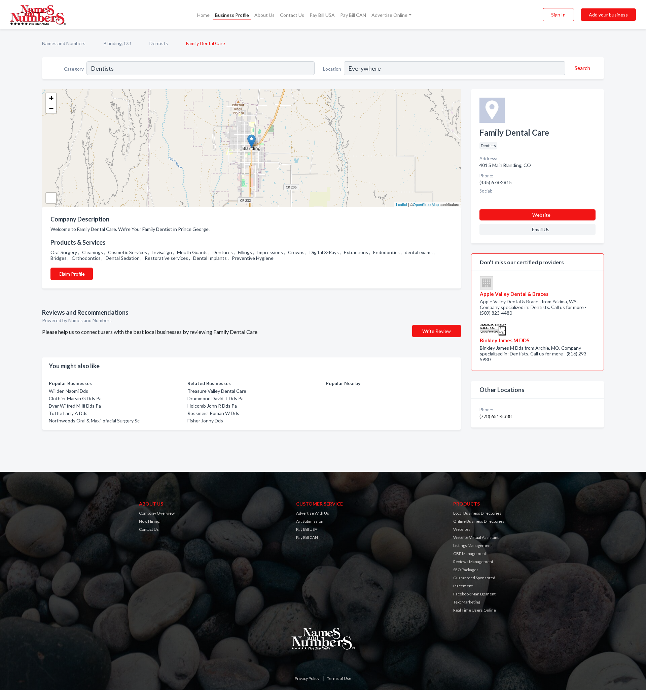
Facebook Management (474, 593)
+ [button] (51, 98)
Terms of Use (339, 678)
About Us (264, 15)
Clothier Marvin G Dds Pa (75, 398)
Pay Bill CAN (353, 15)
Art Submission (309, 521)
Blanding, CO (117, 43)
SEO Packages (465, 569)
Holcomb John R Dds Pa (212, 406)
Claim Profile (72, 274)
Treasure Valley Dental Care (216, 391)
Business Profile (232, 15)
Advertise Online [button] (389, 15)
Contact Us (292, 15)
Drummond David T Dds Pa (215, 398)
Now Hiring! (150, 521)
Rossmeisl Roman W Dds (213, 413)
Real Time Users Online (474, 610)
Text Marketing (466, 602)
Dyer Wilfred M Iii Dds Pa (75, 406)
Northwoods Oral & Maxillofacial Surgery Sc (94, 420)
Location (332, 69)
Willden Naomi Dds (68, 391)
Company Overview (157, 513)
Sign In (558, 15)
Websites (461, 529)
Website (541, 215)
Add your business (608, 15)
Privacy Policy (307, 678)
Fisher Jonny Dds (205, 420)
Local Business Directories (477, 513)
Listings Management (472, 545)
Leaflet (401, 204)
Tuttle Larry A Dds (68, 413)
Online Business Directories (478, 521)
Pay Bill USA (322, 15)
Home (203, 15)
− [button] (51, 108)
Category (74, 69)
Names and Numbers (63, 43)
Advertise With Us (312, 513)
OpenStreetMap (426, 204)
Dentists (158, 43)
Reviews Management (473, 561)
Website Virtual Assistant (476, 537)
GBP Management (469, 553)
